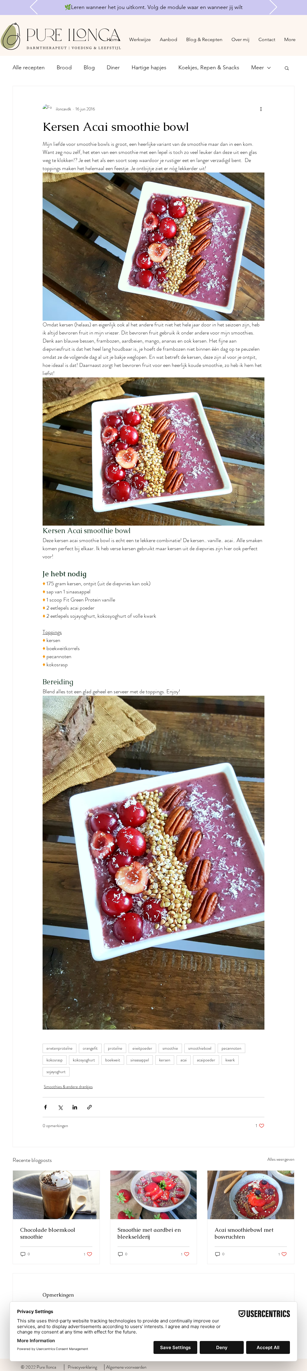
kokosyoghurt (84, 1060)
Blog (89, 67)
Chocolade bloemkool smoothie (47, 1233)
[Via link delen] (89, 1107)
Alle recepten (29, 67)
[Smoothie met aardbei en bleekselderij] (153, 1195)
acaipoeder (206, 1060)
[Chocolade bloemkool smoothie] (56, 1195)
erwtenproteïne (59, 1048)
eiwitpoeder (142, 1048)
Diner (113, 67)
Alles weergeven (280, 1159)
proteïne (115, 1048)
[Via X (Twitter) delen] (60, 1107)
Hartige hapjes (149, 67)
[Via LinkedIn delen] (75, 1107)
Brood (64, 67)
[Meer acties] (260, 108)
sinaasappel (139, 1060)
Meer (257, 67)
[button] (287, 67)
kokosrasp (54, 1060)
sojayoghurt (56, 1072)
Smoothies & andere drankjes (68, 1087)
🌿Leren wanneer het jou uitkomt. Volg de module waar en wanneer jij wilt (153, 7)
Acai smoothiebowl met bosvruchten (244, 1233)
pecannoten (231, 1048)
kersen (164, 1060)
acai (183, 1060)
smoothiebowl (199, 1048)
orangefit (90, 1048)
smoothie (170, 1048)
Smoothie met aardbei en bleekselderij (149, 1233)
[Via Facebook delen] (45, 1107)
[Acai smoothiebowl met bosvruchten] (250, 1195)
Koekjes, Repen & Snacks (208, 67)
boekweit (112, 1060)
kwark (230, 1060)
